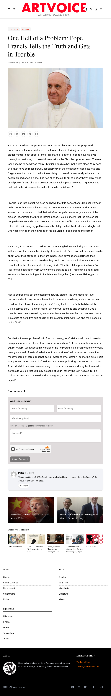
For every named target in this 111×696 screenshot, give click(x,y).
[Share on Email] (36, 134)
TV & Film (63, 582)
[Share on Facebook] (10, 134)
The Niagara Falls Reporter (87, 666)
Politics (7, 599)
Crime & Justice (10, 582)
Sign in (29, 426)
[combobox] (102, 687)
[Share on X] (17, 134)
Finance (7, 622)
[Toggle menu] (9, 9)
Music (62, 599)
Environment (9, 588)
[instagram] (96, 9)
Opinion (25, 29)
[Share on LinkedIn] (30, 134)
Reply (25, 486)
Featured (14, 29)
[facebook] (86, 9)
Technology (8, 633)
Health (6, 627)
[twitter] (91, 9)
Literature (63, 594)
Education (7, 616)
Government (9, 594)
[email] (101, 9)
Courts (6, 577)
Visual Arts (64, 588)
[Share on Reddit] (23, 134)
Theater (62, 577)
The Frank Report (83, 662)
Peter (21, 473)
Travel (6, 638)
